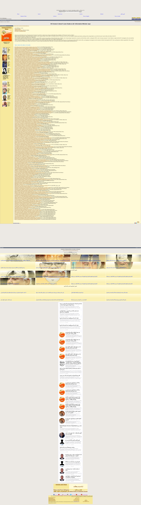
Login (5, 18)
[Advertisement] (70, 4)
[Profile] (139, 19)
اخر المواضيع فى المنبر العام (61, 491)
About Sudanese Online (86, 501)
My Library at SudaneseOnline (20, 31)
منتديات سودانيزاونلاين (59, 10)
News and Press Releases (3, 20)
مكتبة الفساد (64, 10)
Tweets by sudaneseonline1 (6, 47)
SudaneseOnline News (7, 28)
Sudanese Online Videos (51, 499)
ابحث (67, 10)
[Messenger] (133, 19)
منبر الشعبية (78, 10)
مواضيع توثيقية (74, 10)
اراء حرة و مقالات (82, 10)
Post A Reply (1, 247)
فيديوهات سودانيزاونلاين (76, 499)
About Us (86, 500)
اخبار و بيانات (70, 10)
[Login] (136, 19)
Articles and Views (61, 484)
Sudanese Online (18, 29)
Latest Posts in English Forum (78, 491)
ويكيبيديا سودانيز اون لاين (76, 500)
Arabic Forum (138, 222)
